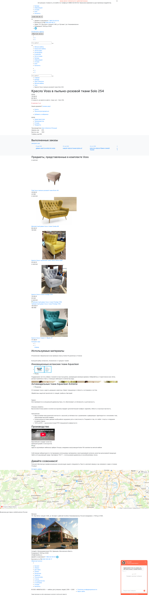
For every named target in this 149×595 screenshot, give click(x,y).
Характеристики (40, 119)
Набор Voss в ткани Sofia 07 (72, 148)
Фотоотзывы (38, 56)
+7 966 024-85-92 (53, 20)
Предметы (38, 125)
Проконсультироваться (42, 111)
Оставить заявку (36, 469)
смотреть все (35, 143)
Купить (37, 109)
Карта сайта (81, 591)
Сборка (37, 568)
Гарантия (37, 575)
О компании (38, 582)
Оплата (37, 571)
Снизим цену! (46, 106)
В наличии (38, 54)
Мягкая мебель (39, 47)
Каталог (37, 566)
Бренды (37, 6)
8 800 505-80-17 (50, 22)
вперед (37, 347)
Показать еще (35, 341)
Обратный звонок (37, 34)
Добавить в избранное (41, 114)
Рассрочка (38, 573)
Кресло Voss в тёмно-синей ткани (100, 149)
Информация (38, 8)
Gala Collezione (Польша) (49, 128)
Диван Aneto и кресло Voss (45, 148)
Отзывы (37, 9)
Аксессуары (38, 50)
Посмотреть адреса (37, 31)
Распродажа (38, 52)
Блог (36, 11)
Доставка (37, 569)
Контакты (37, 13)
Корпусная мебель (40, 48)
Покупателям (39, 577)
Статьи (37, 579)
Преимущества (39, 121)
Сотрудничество (40, 581)
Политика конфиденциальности (87, 589)
